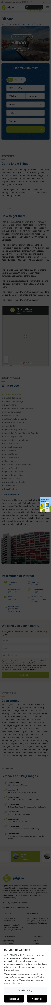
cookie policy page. (13, 983)
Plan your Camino (45, 500)
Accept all (37, 998)
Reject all (14, 998)
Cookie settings (26, 990)
